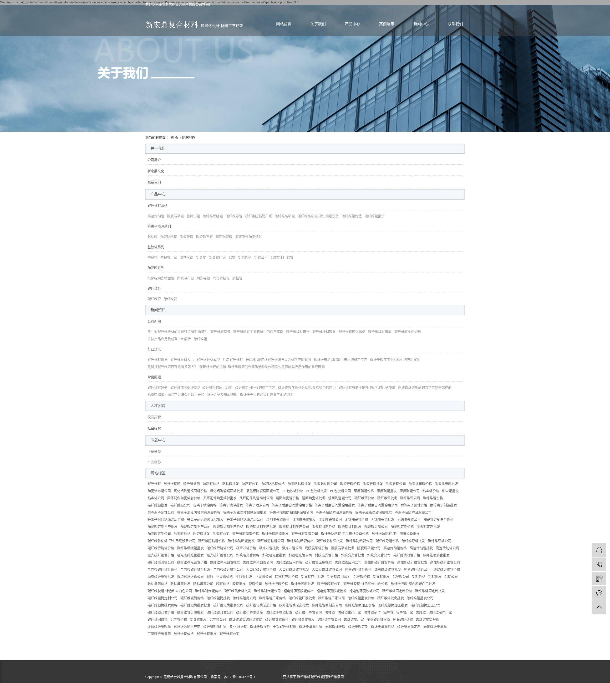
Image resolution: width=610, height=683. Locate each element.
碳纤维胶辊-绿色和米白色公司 (169, 591)
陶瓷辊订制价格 (323, 526)
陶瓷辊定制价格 (402, 526)
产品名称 (154, 462)
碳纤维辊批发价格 (361, 598)
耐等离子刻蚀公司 (160, 512)
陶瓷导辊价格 (350, 484)
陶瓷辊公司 (221, 534)
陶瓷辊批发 (201, 534)
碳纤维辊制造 (352, 216)
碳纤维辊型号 (220, 332)
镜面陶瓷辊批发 (313, 498)
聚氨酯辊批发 (387, 491)
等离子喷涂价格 (205, 505)
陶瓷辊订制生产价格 (228, 526)
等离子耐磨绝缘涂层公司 (245, 519)
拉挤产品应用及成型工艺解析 (169, 339)
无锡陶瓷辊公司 (409, 519)
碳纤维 (421, 612)
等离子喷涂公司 (257, 505)
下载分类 (154, 451)
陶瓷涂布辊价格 (420, 484)
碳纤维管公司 (410, 498)
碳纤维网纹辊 (157, 619)
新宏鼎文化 (155, 171)
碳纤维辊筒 (172, 484)
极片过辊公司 (292, 548)
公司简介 (154, 160)
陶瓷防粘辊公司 (325, 484)
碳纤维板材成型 (208, 360)
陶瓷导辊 (186, 237)
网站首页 (283, 24)
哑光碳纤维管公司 (220, 555)
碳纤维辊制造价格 (245, 534)
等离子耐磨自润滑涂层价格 (292, 505)
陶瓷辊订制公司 (376, 526)
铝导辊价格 (361, 576)
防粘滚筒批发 (180, 584)
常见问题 (154, 377)
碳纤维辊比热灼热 (407, 332)
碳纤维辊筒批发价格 (162, 605)
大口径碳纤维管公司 (327, 569)
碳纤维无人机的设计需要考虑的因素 (266, 395)
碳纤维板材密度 (379, 332)
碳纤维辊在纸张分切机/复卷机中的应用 (307, 387)
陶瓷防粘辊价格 (273, 484)
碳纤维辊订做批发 (190, 612)
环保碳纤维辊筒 (159, 626)
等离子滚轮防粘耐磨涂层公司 (291, 512)
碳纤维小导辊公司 (308, 612)
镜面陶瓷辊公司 (339, 498)
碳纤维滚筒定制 (409, 626)
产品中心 (352, 24)
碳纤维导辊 (234, 216)
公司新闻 (154, 321)
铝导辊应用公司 (339, 576)
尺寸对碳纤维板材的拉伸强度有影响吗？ (177, 332)
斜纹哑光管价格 (247, 555)
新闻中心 (421, 24)
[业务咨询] (599, 550)
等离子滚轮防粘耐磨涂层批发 (245, 512)
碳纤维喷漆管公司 (160, 562)
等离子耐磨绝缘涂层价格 (165, 519)
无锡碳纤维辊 (335, 626)
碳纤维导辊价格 (387, 541)
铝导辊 (201, 257)
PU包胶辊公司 (340, 491)
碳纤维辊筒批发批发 (195, 605)
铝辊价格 (244, 257)
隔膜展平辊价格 (316, 548)
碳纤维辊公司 (180, 505)
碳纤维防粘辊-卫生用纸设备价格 (345, 534)
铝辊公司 (261, 257)
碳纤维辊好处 (157, 387)
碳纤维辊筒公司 (244, 598)
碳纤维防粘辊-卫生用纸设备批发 (396, 534)
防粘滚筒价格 (157, 584)
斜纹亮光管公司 (379, 555)
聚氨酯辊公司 (410, 491)
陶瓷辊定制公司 (159, 534)
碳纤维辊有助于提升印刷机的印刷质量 (367, 387)
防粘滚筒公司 (203, 584)
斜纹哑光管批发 (274, 555)
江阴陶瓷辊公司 (330, 519)
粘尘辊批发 (450, 491)
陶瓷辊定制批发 (428, 526)
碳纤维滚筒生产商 (187, 626)
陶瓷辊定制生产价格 (438, 519)
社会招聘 (154, 428)
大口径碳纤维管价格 (261, 569)
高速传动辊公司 (447, 548)
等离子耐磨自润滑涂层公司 (378, 505)
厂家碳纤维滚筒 (159, 634)
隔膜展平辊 (175, 216)
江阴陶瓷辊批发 (304, 519)
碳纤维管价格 (364, 498)
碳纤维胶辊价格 (276, 584)
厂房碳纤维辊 (233, 360)
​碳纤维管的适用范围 (217, 387)
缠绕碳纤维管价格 (446, 569)
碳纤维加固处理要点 (185, 387)
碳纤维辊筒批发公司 (228, 605)
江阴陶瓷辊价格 (278, 519)
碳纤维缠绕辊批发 (190, 548)
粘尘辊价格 (430, 491)
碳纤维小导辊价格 (249, 612)
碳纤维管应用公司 (348, 562)
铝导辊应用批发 (312, 576)
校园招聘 (154, 417)
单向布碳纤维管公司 (228, 569)
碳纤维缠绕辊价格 (160, 548)
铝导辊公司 (400, 576)
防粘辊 (152, 237)
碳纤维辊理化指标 (352, 332)
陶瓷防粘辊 (168, 237)
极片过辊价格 (246, 548)
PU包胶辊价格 (292, 491)
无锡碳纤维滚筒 (435, 626)
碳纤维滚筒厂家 (310, 626)
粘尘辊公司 (155, 498)
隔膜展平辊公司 (369, 548)
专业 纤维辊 (238, 626)
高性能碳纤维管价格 (379, 562)
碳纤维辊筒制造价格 (261, 605)
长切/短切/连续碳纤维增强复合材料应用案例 (278, 360)
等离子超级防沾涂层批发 (373, 512)
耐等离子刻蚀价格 (414, 505)
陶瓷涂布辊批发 (446, 484)
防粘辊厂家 (168, 257)
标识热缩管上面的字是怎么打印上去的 (175, 395)
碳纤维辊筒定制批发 (430, 591)
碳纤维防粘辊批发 (241, 541)
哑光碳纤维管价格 (160, 555)
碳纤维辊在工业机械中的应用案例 (258, 332)
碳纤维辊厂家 (354, 619)
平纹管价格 (224, 576)
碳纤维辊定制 (358, 626)
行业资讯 (154, 349)
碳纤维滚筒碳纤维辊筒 (245, 619)
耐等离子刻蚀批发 (443, 505)
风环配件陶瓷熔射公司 (256, 498)
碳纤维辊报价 (375, 216)
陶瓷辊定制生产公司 (195, 526)
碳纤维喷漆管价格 (406, 555)
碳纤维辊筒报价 (427, 619)
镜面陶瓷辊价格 (287, 498)
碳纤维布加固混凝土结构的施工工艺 (340, 360)
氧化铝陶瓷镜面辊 (160, 278)
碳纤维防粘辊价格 (211, 541)
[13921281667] (599, 564)
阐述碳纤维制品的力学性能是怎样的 (425, 387)
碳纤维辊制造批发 (275, 534)
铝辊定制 (277, 257)
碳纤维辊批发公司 (420, 598)
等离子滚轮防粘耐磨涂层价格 (198, 512)
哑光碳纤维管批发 (190, 555)
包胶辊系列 (155, 247)
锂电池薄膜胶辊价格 (299, 591)
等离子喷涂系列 (159, 226)
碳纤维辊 (200, 339)
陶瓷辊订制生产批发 (261, 526)
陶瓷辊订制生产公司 (294, 526)
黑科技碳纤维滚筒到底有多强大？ (172, 367)
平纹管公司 (263, 576)
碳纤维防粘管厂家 (258, 216)
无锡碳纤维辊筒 (284, 626)
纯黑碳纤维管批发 (387, 569)
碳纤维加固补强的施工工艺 (255, 387)
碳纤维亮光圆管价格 (192, 562)
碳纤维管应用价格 (289, 562)
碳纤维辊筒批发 (218, 598)
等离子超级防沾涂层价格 (334, 512)
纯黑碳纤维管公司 (417, 569)
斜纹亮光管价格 (326, 555)
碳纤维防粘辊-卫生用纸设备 (318, 216)
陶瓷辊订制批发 (349, 526)
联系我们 (455, 24)
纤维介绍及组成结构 (222, 395)
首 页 (174, 137)
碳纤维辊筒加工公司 (426, 605)
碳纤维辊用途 (157, 360)
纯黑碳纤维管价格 (358, 569)
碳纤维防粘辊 (285, 216)
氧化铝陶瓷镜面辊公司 (263, 491)
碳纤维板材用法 (298, 332)
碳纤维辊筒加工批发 (393, 605)
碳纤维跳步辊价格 (208, 591)
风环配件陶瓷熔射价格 (183, 498)
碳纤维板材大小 (182, 360)
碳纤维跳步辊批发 (237, 591)
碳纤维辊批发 (157, 505)
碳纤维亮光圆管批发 (225, 562)
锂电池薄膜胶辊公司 (364, 591)
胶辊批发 (239, 584)
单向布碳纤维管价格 (162, 569)
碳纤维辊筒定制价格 (397, 591)
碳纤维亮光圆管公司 (258, 562)
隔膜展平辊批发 (342, 548)
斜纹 (210, 576)
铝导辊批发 (381, 576)
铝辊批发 (435, 576)
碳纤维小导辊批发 (279, 612)
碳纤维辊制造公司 (304, 534)
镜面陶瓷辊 (224, 237)
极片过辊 (193, 216)
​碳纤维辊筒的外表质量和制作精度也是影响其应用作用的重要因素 (276, 367)
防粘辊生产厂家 (349, 612)
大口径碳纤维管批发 (294, 569)
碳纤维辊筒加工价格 (360, 605)
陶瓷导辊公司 (396, 484)
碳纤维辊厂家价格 (272, 598)
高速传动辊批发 (421, 548)
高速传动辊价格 (395, 548)
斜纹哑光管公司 (300, 555)
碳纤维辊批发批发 (390, 598)
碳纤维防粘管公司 (359, 541)
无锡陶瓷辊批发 (382, 519)
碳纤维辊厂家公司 (331, 598)
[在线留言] (599, 593)
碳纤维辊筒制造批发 (294, 605)
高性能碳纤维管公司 (445, 562)
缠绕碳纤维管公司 (190, 576)
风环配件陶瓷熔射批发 (220, 498)
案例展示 (386, 24)
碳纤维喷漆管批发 (436, 555)
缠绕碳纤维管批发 (160, 576)
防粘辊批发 (230, 484)
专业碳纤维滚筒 (378, 619)
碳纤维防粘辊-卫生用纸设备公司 (171, 541)
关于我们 (318, 24)
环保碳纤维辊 (403, 619)
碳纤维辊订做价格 (160, 612)
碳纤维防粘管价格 (300, 541)
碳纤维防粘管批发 (329, 541)
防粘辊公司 (250, 484)
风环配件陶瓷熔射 (248, 237)
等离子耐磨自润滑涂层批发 (335, 505)
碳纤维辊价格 (433, 498)
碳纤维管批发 (387, 498)
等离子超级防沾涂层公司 (413, 512)
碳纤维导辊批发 (413, 541)
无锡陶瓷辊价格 (356, 519)
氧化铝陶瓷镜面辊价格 (190, 491)
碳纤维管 (154, 288)
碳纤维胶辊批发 (302, 584)
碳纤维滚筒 (191, 484)
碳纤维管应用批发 (318, 562)
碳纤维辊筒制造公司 (327, 605)
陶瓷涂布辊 (204, 237)
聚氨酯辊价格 (364, 491)
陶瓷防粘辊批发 (299, 484)
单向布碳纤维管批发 (195, 569)
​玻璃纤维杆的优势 (212, 367)
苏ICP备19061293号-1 (239, 677)
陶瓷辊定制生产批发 (162, 526)
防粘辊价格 (211, 484)
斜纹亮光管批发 (352, 555)
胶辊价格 (222, 584)
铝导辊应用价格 (286, 576)
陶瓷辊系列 (155, 268)
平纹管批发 (244, 576)
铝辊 (232, 257)
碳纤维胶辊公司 (329, 584)
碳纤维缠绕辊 (213, 216)
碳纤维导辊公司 (439, 541)
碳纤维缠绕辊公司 (220, 548)
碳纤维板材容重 (324, 332)
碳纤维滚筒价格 (382, 626)
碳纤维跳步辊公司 (267, 591)
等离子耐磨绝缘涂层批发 (205, 519)
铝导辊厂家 (217, 257)
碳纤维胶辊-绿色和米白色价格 (365, 584)
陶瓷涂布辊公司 (159, 491)
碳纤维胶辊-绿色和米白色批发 (413, 584)
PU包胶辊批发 (316, 491)
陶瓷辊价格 (182, 534)
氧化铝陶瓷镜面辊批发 (226, 491)
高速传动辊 (155, 216)
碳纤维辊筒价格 (192, 598)
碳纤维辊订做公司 (220, 612)
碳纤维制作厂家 (440, 612)
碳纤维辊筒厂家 (215, 626)
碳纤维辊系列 (157, 205)
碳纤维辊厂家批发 (302, 598)
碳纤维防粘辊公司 (270, 541)
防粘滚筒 (186, 257)
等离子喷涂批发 (231, 505)
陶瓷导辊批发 (373, 484)
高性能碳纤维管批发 (412, 562)
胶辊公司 (255, 584)
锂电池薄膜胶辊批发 (331, 591)
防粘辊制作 (372, 612)
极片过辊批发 (269, 548)
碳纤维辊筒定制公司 (162, 598)
